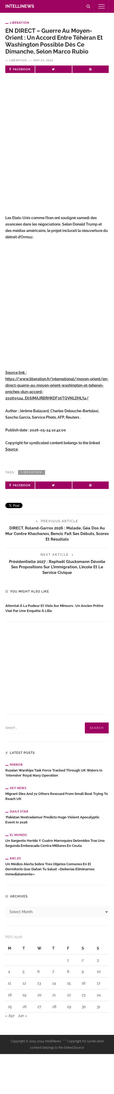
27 (39, 1007)
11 (9, 983)
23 (83, 995)
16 (83, 983)
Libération (19, 22)
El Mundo (18, 834)
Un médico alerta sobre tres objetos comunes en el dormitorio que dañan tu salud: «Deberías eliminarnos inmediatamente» (49, 869)
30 (84, 1007)
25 (10, 1007)
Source (11, 449)
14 (54, 983)
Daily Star (19, 811)
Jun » (22, 1016)
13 (39, 983)
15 (69, 983)
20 (39, 995)
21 (54, 995)
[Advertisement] (57, 149)
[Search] (88, 6)
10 (99, 971)
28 (54, 1007)
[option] (57, 607)
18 (10, 995)
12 (24, 983)
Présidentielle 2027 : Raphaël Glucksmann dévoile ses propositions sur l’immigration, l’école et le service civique (57, 567)
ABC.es (15, 858)
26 (25, 1007)
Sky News (18, 788)
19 (24, 995)
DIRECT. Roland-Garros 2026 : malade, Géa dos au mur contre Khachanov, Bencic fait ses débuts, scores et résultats (57, 533)
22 (69, 995)
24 (99, 995)
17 (98, 983)
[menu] (101, 6)
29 (69, 1007)
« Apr (10, 1016)
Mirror (16, 764)
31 (98, 1007)
